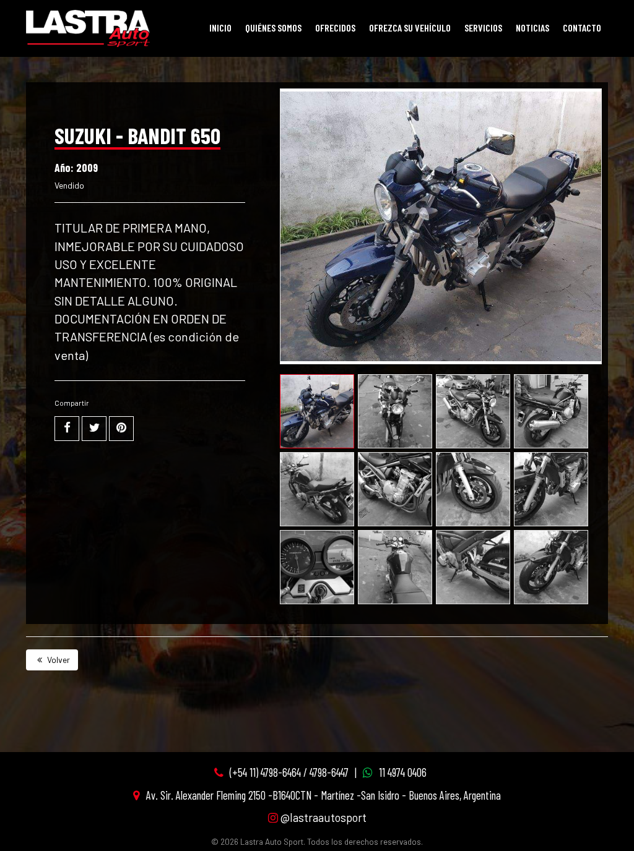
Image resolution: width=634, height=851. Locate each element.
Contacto (582, 27)
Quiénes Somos (273, 27)
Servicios (483, 27)
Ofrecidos (335, 27)
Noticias (532, 27)
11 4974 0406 (403, 772)
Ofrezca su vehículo (410, 27)
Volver (57, 659)
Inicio (220, 27)
